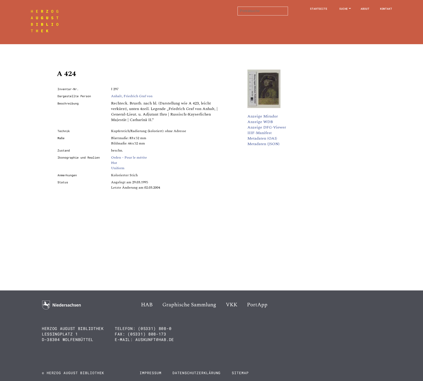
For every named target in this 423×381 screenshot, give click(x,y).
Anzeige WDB (260, 122)
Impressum (150, 372)
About (365, 8)
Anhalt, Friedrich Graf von (131, 96)
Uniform (117, 168)
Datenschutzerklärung (197, 372)
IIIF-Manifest (259, 133)
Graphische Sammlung (189, 305)
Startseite (318, 8)
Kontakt (386, 8)
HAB (147, 305)
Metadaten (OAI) (262, 138)
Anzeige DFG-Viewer (266, 127)
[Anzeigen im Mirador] (263, 107)
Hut (114, 162)
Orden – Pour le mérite (129, 157)
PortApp (257, 305)
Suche (343, 8)
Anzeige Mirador (262, 116)
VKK (231, 305)
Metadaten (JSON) (263, 144)
